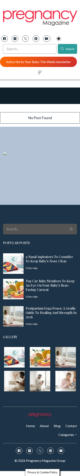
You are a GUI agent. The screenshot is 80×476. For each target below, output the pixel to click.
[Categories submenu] (76, 434)
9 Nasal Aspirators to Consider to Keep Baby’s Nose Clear (49, 259)
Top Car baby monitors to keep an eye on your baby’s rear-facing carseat (50, 285)
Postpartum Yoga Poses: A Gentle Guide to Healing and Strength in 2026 (51, 312)
